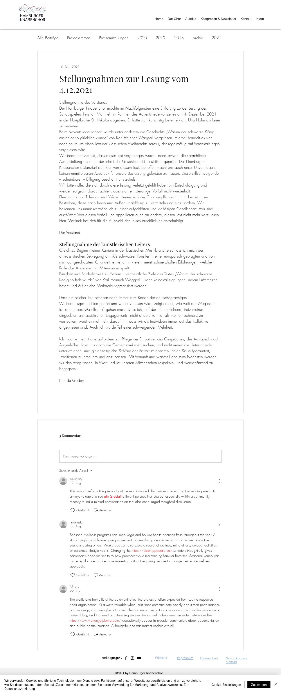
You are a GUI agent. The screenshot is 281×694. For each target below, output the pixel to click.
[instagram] (132, 658)
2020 (142, 37)
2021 (216, 37)
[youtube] (139, 658)
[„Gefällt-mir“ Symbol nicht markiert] (73, 510)
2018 (179, 37)
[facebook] (126, 658)
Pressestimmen (78, 37)
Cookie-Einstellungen (226, 684)
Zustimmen (259, 684)
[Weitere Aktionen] (219, 481)
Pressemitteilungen (113, 37)
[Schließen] (275, 684)
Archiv (198, 37)
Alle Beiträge (47, 37)
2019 (160, 37)
